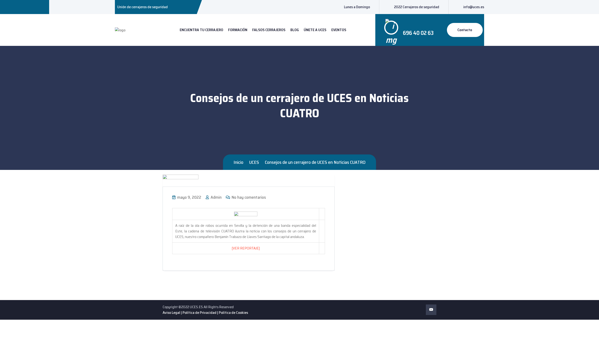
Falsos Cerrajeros (268, 30)
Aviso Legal (171, 312)
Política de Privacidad (199, 312)
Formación (237, 30)
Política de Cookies (233, 312)
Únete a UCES (315, 30)
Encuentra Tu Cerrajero (201, 30)
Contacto (464, 30)
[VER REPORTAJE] (246, 248)
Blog (294, 30)
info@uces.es (473, 7)
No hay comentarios (248, 197)
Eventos (338, 30)
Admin (216, 197)
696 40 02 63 (418, 33)
